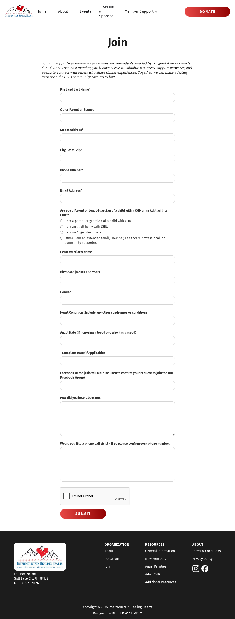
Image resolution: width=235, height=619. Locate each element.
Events (85, 11)
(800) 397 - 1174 (26, 583)
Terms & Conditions (206, 551)
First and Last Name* (75, 90)
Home (41, 11)
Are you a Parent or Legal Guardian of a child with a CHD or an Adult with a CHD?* (113, 213)
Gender (65, 292)
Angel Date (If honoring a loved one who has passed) (98, 333)
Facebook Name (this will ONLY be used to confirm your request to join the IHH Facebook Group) (116, 375)
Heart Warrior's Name (76, 252)
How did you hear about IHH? (81, 398)
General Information (160, 551)
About (63, 11)
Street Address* (71, 130)
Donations (112, 559)
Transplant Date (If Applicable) (82, 353)
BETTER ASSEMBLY (127, 613)
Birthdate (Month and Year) (80, 272)
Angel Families (155, 567)
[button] (141, 11)
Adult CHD (152, 574)
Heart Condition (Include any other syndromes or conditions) (104, 312)
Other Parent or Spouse (77, 110)
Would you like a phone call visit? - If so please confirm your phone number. (115, 444)
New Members (155, 559)
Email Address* (71, 190)
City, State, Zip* (71, 150)
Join (107, 567)
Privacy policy (202, 559)
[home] (19, 11)
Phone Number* (71, 170)
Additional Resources (160, 582)
